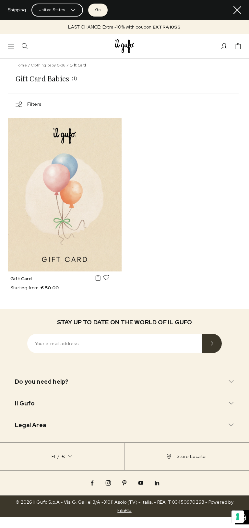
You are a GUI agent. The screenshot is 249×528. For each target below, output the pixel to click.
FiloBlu (124, 510)
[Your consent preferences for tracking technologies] (237, 516)
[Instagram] (108, 483)
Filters (34, 104)
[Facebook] (92, 483)
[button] (124, 27)
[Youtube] (141, 483)
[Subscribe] (212, 343)
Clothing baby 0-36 (48, 65)
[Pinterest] (124, 483)
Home (21, 65)
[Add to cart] (98, 278)
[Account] (224, 46)
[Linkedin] (157, 483)
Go (98, 9)
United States (52, 9)
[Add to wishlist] (106, 278)
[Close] (237, 10)
